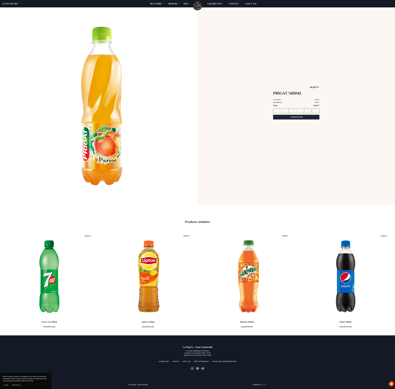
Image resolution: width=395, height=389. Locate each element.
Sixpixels (263, 385)
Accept (5, 385)
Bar (186, 4)
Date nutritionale (201, 361)
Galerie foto (214, 4)
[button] (49, 327)
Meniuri (172, 4)
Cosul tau (251, 4)
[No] (49, 373)
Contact (234, 4)
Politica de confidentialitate (224, 361)
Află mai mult (16, 385)
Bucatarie (156, 4)
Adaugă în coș (297, 117)
